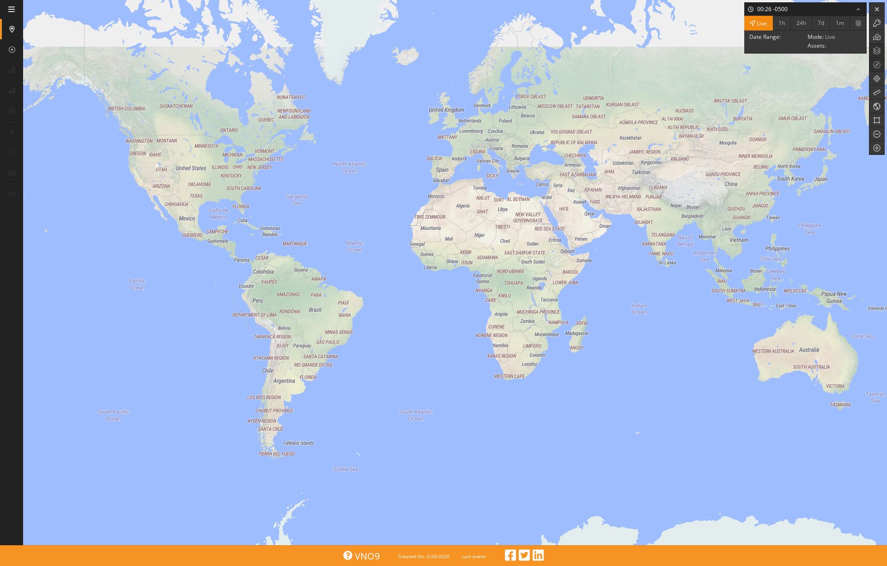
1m (840, 23)
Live (761, 23)
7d (821, 23)
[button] (12, 29)
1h (781, 23)
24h (801, 23)
